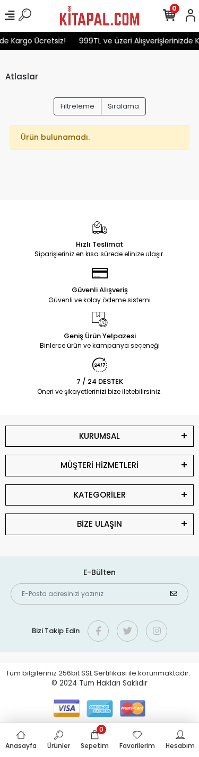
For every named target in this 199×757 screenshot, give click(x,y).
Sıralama (123, 106)
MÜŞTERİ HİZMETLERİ (99, 465)
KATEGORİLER (100, 494)
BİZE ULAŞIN (99, 523)
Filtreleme (77, 106)
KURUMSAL (99, 435)
